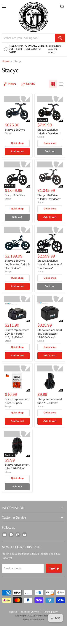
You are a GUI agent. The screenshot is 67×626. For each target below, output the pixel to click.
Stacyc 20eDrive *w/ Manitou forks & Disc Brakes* (49, 264)
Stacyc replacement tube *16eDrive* (17, 466)
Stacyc (8, 133)
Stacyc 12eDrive (15, 130)
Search (13, 611)
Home (5, 61)
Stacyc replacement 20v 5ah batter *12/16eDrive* (17, 333)
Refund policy (50, 611)
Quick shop (17, 143)
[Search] (60, 38)
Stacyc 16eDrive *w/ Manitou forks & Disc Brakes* (17, 264)
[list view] (61, 84)
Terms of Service (30, 611)
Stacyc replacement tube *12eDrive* (49, 401)
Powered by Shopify (33, 619)
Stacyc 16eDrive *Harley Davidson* (49, 197)
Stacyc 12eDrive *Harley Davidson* (49, 131)
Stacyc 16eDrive (15, 195)
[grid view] (53, 84)
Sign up (54, 568)
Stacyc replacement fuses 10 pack (17, 401)
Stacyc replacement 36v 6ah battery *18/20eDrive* (49, 333)
